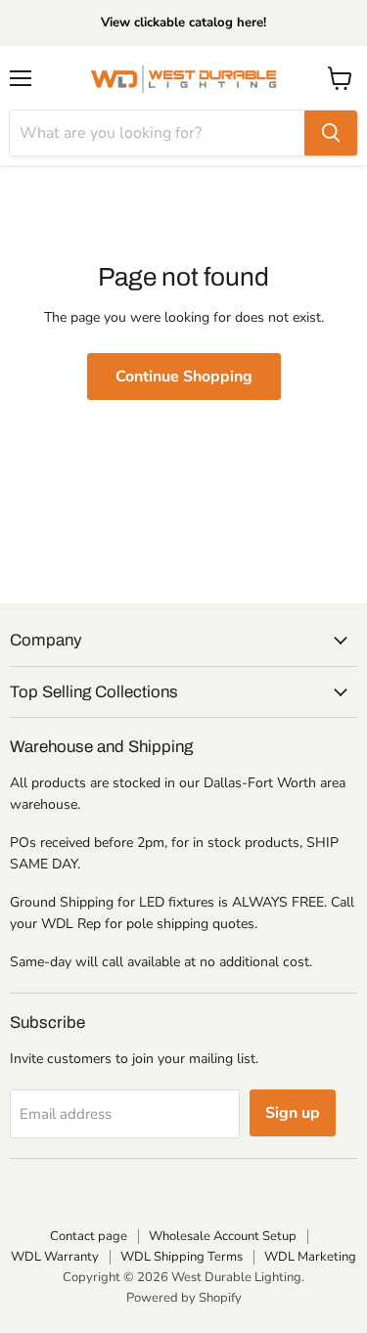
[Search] (330, 133)
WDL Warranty (55, 1257)
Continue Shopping (183, 376)
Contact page (88, 1236)
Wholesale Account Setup (223, 1236)
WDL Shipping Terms (181, 1257)
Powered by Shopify (184, 1298)
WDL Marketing (310, 1257)
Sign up (292, 1113)
